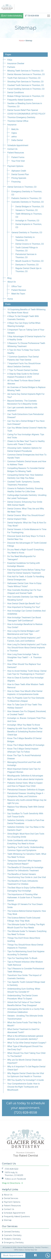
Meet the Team (18, 293)
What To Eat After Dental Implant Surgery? (26, 1042)
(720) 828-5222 (11, 1169)
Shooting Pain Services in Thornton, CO (25, 81)
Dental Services (11, 1198)
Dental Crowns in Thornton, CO (29, 244)
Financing (16, 181)
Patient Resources (15, 152)
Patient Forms (17, 157)
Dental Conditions (15, 92)
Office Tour (16, 286)
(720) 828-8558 (25, 1112)
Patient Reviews (18, 290)
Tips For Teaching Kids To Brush (22, 958)
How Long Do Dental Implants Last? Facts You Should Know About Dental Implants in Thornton (26, 647)
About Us (11, 282)
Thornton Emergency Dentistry (21, 117)
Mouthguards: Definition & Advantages (25, 775)
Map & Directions (11, 1183)
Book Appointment (13, 1255)
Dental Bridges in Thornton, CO (29, 206)
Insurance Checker (15, 63)
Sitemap (8, 1220)
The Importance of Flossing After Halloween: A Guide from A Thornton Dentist (24, 897)
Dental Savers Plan (20, 174)
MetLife (14, 129)
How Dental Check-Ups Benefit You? (23, 603)
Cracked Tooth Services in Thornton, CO (25, 85)
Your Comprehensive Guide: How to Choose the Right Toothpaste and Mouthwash (23, 1086)
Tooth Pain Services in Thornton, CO (24, 78)
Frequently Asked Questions (20, 100)
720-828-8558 (33, 16)
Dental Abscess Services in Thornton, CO (26, 74)
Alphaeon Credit (18, 171)
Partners (11, 67)
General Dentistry (12, 1231)
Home (10, 299)
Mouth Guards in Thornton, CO (29, 261)
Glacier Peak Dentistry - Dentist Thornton (33, 1247)
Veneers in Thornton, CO (26, 210)
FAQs (9, 60)
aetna (14, 136)
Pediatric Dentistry (12, 1239)
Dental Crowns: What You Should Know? (26, 515)
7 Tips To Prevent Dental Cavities (22, 370)
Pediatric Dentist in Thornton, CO (26, 198)
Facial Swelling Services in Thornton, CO (25, 89)
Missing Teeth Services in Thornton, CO (25, 70)
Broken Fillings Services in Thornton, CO (25, 96)
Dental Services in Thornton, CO (21, 187)
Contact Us (12, 149)
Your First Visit (18, 161)
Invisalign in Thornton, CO (27, 220)
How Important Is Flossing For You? (23, 607)
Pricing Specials (18, 178)
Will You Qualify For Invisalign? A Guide (25, 1080)
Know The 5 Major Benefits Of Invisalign (25, 745)
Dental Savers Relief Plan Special (22, 110)
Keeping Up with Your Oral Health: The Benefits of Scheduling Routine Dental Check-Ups (24, 731)
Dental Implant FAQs (16, 519)
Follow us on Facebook (15, 1179)
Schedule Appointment (17, 145)
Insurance (11, 124)
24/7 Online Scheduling (12, 16)
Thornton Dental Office (17, 121)
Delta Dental (17, 140)
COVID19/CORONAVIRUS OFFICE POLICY (26, 114)
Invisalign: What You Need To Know (23, 725)
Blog (9, 278)
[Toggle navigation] (49, 16)
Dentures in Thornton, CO (27, 264)
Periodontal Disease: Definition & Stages (25, 789)
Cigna (14, 133)
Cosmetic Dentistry (13, 1235)
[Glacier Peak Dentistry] (7, 7)
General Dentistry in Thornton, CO (26, 232)
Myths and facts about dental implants (25, 779)
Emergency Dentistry (14, 1242)
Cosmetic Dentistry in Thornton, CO (27, 202)
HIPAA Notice (19, 1250)
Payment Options (15, 166)
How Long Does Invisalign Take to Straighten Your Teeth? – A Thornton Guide (24, 657)
